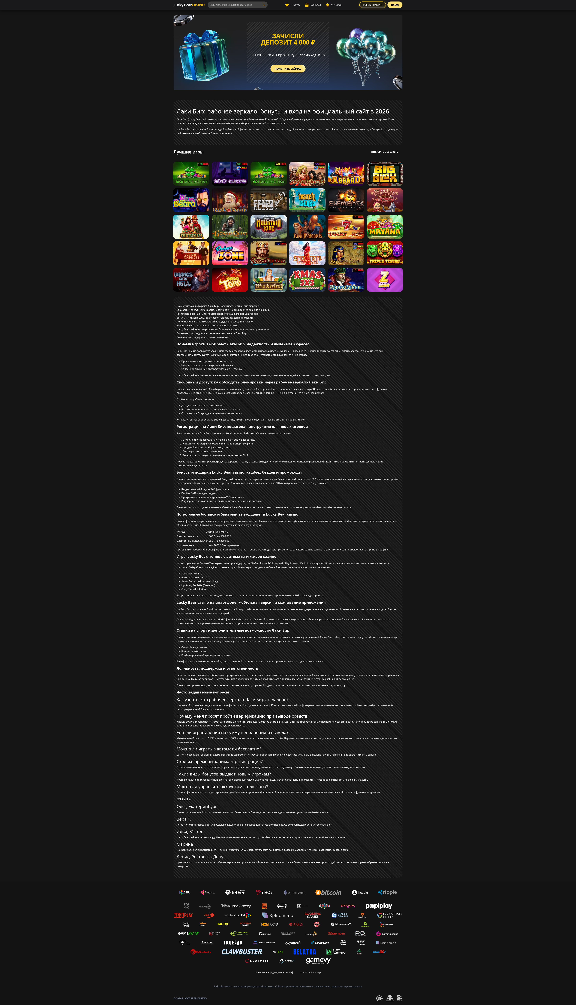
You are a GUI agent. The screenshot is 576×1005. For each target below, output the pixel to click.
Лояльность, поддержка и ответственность (202, 337)
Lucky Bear (189, 4)
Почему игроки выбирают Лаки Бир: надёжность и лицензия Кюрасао (218, 306)
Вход (395, 5)
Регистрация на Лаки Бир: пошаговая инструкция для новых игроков (217, 313)
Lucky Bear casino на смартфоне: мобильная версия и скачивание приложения (223, 329)
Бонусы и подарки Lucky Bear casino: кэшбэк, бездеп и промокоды (215, 317)
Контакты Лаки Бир (310, 972)
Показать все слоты (385, 152)
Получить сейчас (288, 68)
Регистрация (372, 5)
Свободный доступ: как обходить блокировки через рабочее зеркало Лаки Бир (223, 310)
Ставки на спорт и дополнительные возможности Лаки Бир (212, 333)
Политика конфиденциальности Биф (274, 972)
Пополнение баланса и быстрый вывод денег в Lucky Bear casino (215, 321)
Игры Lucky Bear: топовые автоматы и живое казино (207, 325)
